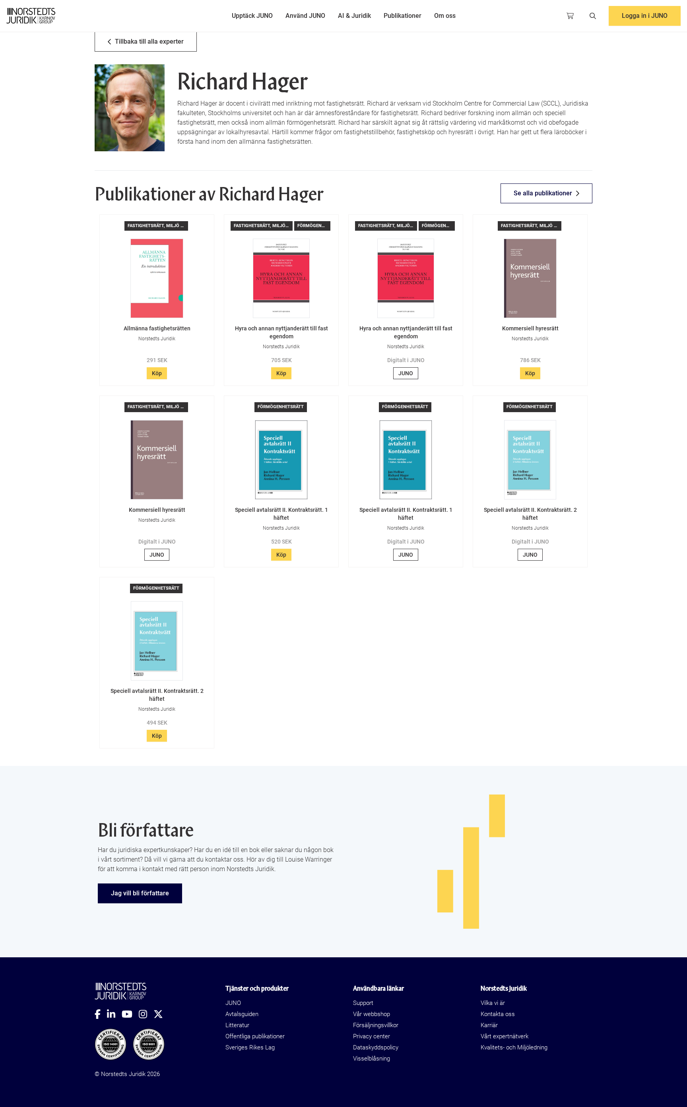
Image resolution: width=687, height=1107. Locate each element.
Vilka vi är (493, 1003)
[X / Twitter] (161, 1014)
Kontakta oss (498, 1014)
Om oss (445, 15)
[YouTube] (130, 1014)
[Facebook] (101, 1014)
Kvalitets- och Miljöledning (514, 1047)
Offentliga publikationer (255, 1036)
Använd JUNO (305, 15)
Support (363, 1003)
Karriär (489, 1025)
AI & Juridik (354, 15)
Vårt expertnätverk (504, 1036)
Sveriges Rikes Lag (250, 1047)
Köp (157, 373)
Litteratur (237, 1025)
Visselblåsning (371, 1058)
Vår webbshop (371, 1014)
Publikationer (402, 15)
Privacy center (371, 1036)
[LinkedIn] (114, 1014)
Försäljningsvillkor (375, 1025)
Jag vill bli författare (140, 893)
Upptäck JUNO (252, 15)
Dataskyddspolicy (375, 1047)
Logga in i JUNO (645, 15)
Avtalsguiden (241, 1014)
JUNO (405, 373)
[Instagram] (146, 1014)
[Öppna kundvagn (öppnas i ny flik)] (570, 16)
